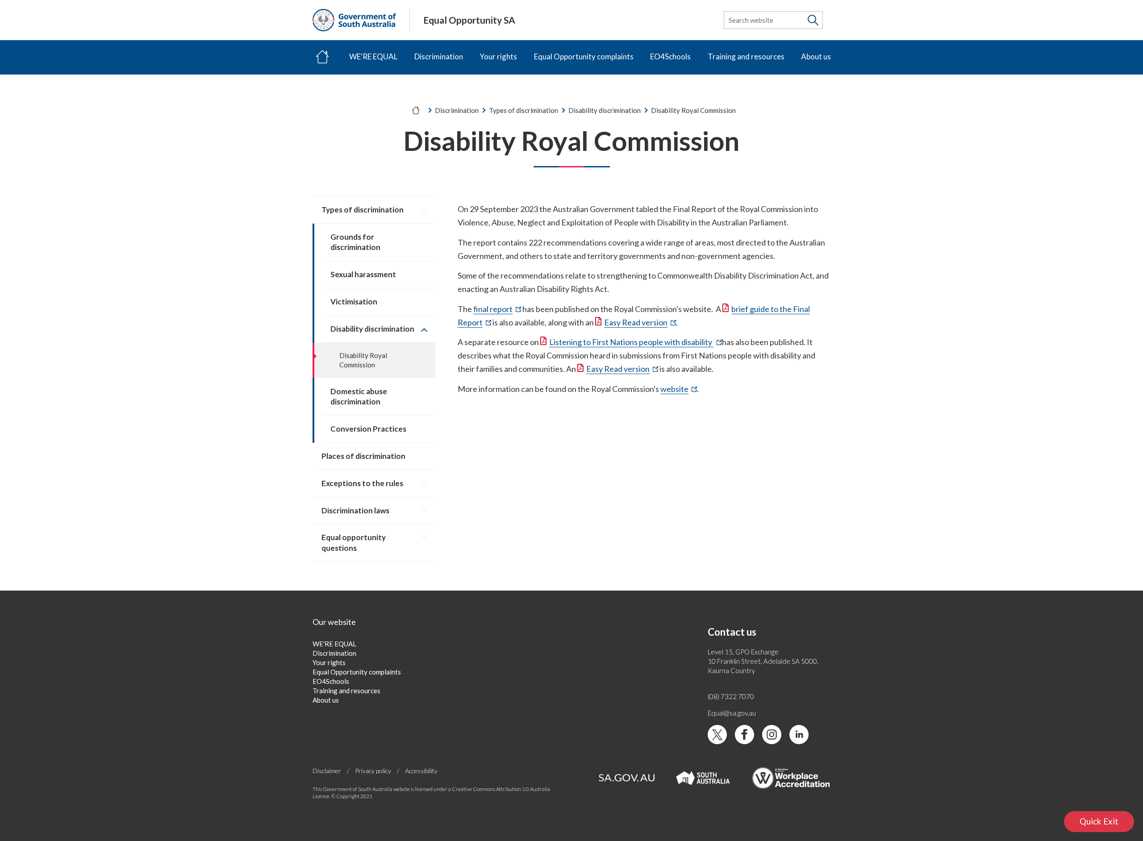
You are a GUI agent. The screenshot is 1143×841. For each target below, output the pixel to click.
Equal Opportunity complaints (584, 56)
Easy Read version (640, 322)
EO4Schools (670, 56)
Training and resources (746, 56)
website (678, 389)
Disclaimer (327, 770)
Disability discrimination (604, 110)
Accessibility (421, 770)
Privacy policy (373, 770)
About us (816, 56)
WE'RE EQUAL (373, 56)
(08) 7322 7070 (731, 696)
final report (497, 309)
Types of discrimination (523, 110)
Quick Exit (1107, 824)
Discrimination (438, 56)
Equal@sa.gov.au (732, 713)
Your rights (498, 56)
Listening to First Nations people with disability (635, 342)
